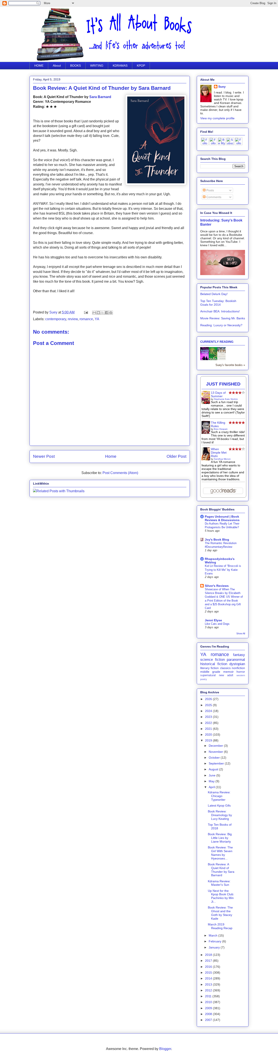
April (212, 787)
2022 (209, 723)
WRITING (96, 65)
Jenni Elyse (213, 620)
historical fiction (213, 664)
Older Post (176, 456)
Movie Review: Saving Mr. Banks (222, 318)
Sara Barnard (100, 97)
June (212, 775)
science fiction (212, 660)
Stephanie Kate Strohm (226, 399)
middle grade (210, 671)
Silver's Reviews (217, 585)
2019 (209, 740)
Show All (240, 633)
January (215, 947)
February (215, 941)
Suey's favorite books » (230, 365)
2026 (209, 699)
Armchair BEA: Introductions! (220, 311)
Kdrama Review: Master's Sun (219, 883)
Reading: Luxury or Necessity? (221, 325)
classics (225, 668)
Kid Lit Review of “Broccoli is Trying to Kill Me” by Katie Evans (223, 569)
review (73, 319)
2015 (209, 972)
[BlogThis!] (98, 312)
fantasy (239, 655)
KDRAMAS (120, 65)
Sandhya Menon (222, 459)
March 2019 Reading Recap (220, 926)
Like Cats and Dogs (217, 623)
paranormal (236, 660)
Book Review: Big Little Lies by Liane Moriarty (220, 837)
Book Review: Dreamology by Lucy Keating (220, 815)
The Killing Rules (218, 424)
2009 (209, 1008)
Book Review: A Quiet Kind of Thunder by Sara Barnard (221, 870)
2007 (209, 1020)
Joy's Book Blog (217, 539)
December (216, 745)
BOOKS (75, 65)
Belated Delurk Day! (214, 294)
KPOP (141, 65)
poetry (203, 679)
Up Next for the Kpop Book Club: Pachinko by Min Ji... (221, 896)
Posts (209, 190)
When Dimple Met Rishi (219, 452)
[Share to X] (102, 312)
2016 (209, 966)
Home (110, 456)
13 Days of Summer (218, 394)
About (57, 65)
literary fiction (209, 668)
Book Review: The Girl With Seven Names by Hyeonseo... (220, 853)
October (215, 757)
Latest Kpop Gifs (219, 805)
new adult (226, 675)
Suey (53, 312)
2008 (209, 1014)
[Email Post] (85, 312)
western (241, 675)
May (212, 781)
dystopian (237, 664)
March (213, 935)
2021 (209, 728)
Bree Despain (221, 429)
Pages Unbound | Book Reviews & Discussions (222, 518)
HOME (38, 65)
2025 (209, 705)
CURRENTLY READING (216, 341)
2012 (209, 990)
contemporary (55, 319)
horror (241, 671)
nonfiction (238, 668)
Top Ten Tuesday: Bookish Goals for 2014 (218, 302)
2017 (209, 960)
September (217, 763)
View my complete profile (217, 118)
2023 (209, 716)
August (214, 769)
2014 (209, 978)
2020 (209, 734)
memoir (228, 671)
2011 (208, 996)
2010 (209, 1002)
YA (97, 319)
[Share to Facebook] (106, 312)
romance (86, 319)
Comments (213, 197)
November (216, 751)
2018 (209, 954)
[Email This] (94, 312)
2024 (209, 711)
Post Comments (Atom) (120, 473)
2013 (209, 984)
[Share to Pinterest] (111, 312)
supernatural (208, 675)
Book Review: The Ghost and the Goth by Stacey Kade (220, 913)
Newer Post (44, 456)
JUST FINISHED (223, 383)
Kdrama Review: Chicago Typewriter (219, 796)
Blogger (165, 1049)
